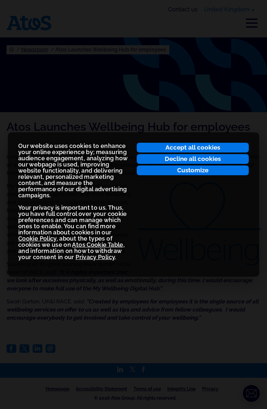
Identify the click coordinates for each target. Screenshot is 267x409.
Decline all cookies (193, 158)
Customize (192, 170)
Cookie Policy (37, 238)
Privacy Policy (95, 257)
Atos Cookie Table (97, 244)
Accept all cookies (192, 147)
